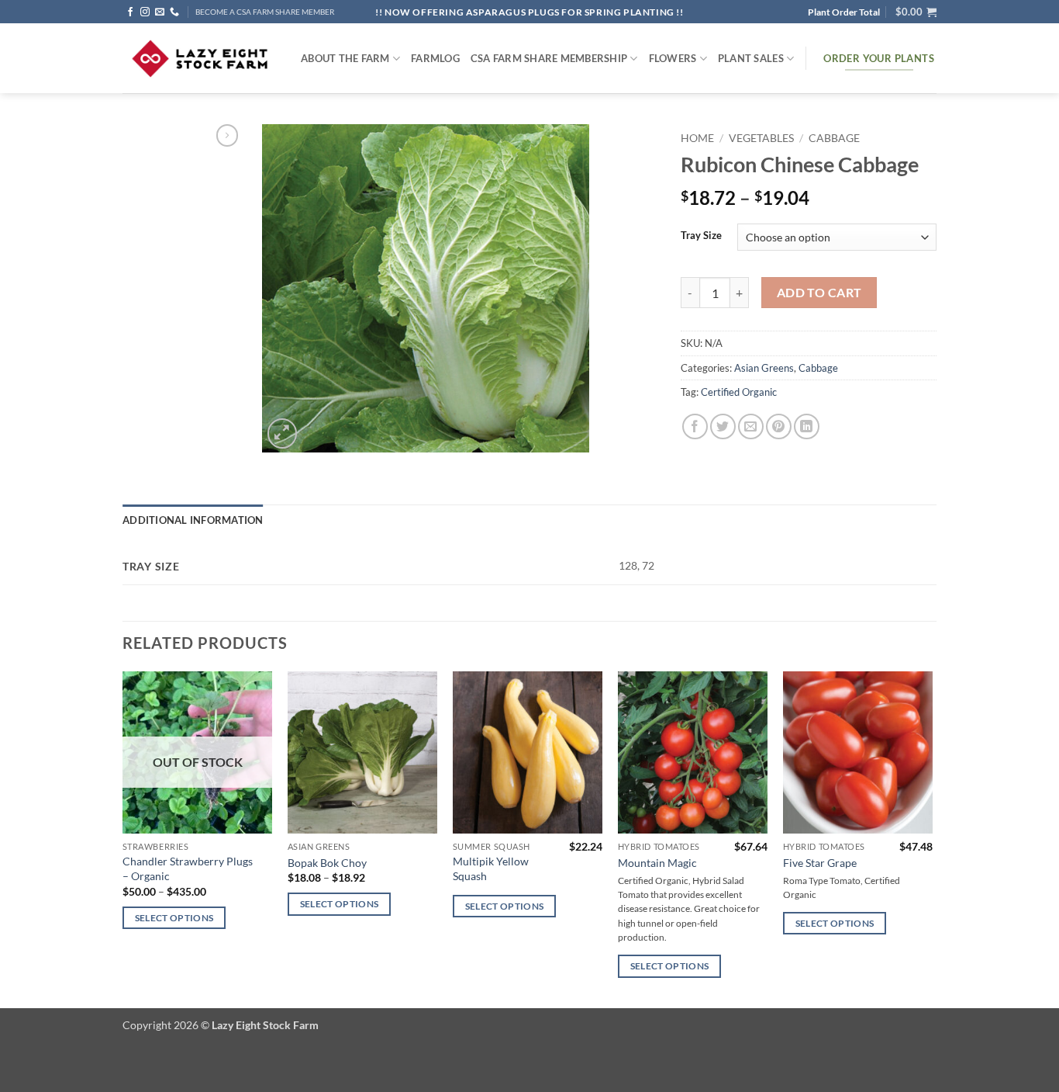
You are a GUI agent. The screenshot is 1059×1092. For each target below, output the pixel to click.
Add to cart (819, 293)
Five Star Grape (820, 862)
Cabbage (834, 138)
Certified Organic (739, 392)
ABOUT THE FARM (345, 58)
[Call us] (174, 12)
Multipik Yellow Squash (491, 868)
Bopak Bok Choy (327, 862)
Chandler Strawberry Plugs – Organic (187, 868)
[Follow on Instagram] (145, 12)
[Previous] (123, 838)
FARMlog (435, 58)
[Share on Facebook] (695, 426)
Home (697, 138)
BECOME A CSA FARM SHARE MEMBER (264, 12)
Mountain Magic (657, 862)
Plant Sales (751, 58)
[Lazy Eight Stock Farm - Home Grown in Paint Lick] (200, 58)
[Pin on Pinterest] (779, 426)
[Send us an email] (159, 12)
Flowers (673, 58)
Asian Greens (764, 368)
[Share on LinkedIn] (806, 426)
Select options (174, 918)
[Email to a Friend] (751, 426)
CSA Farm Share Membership (549, 58)
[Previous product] (227, 135)
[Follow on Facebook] (130, 12)
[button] (916, 11)
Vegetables (761, 138)
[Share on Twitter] (723, 426)
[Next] (931, 838)
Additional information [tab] (193, 520)
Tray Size (701, 236)
